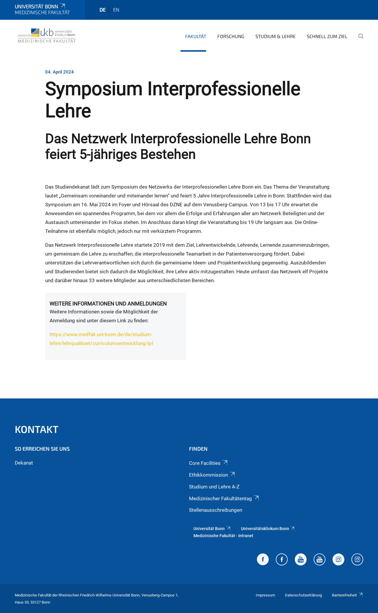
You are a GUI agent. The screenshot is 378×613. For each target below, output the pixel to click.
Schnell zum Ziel (327, 36)
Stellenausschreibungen (215, 510)
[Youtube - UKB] (319, 560)
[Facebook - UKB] (282, 560)
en (116, 9)
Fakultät (195, 36)
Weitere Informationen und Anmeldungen (108, 303)
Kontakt (36, 429)
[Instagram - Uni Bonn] (338, 560)
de (103, 9)
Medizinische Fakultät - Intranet (223, 535)
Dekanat (24, 463)
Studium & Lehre (275, 36)
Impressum (265, 595)
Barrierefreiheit (344, 595)
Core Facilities (205, 463)
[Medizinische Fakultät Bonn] (47, 35)
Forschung (230, 36)
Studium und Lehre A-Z (214, 487)
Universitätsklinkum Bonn (265, 528)
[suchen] (358, 40)
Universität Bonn (36, 6)
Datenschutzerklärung (303, 595)
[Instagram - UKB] (357, 560)
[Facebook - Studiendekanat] (263, 560)
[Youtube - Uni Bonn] (301, 560)
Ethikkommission (208, 475)
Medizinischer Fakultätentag (220, 498)
